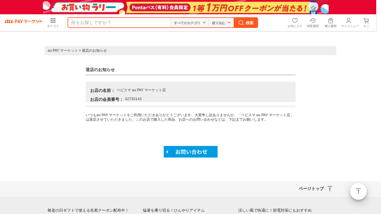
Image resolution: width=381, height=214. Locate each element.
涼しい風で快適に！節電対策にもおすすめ (275, 210)
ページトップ (358, 191)
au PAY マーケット (63, 50)
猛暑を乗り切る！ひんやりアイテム (174, 210)
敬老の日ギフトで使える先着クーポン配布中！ (88, 210)
